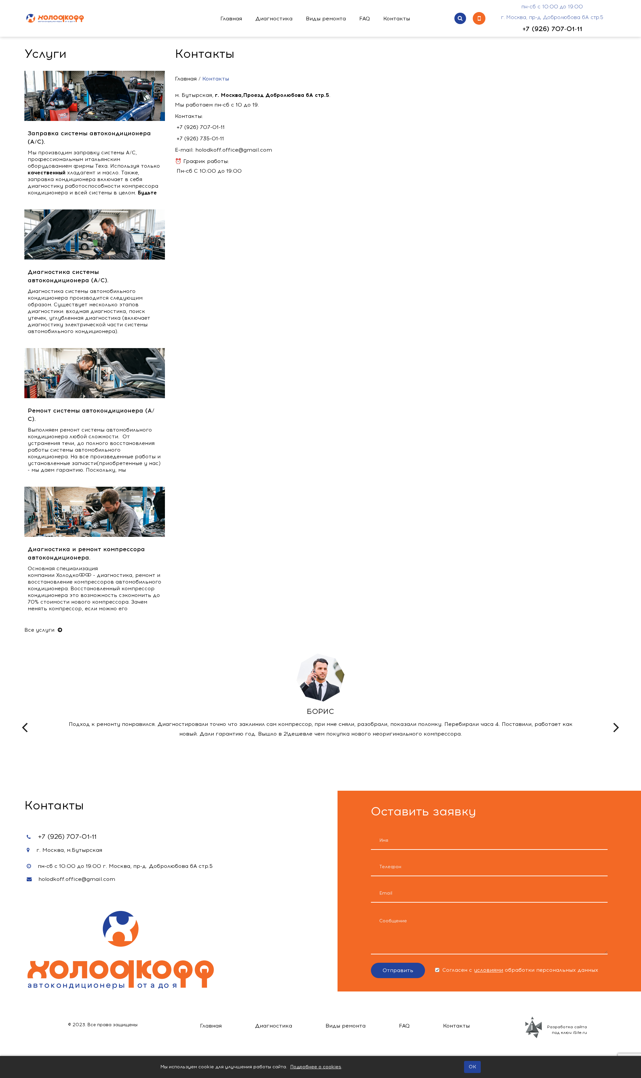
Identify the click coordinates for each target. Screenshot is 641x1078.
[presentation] (25, 720)
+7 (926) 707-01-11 (552, 29)
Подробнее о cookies (315, 1067)
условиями (488, 970)
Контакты (396, 18)
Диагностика (273, 18)
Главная (231, 18)
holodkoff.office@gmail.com (76, 879)
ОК (472, 1067)
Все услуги (40, 630)
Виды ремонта (326, 18)
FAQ (364, 18)
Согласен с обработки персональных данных (519, 970)
